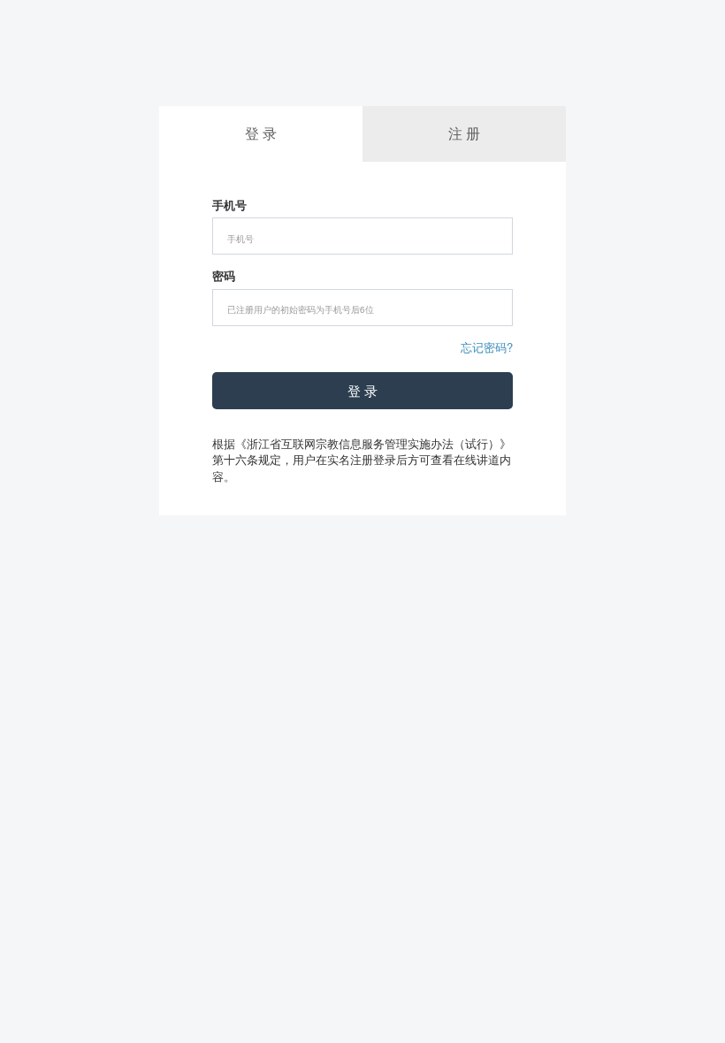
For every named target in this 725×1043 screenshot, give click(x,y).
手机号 (229, 205)
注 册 (464, 133)
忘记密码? (487, 347)
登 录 (362, 390)
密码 (223, 276)
